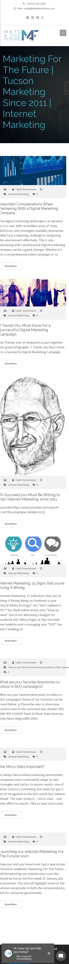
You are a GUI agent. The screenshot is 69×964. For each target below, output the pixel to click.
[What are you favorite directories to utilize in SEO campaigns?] (26, 656)
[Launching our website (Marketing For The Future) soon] (26, 830)
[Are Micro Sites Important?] (26, 745)
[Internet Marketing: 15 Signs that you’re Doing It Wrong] (26, 550)
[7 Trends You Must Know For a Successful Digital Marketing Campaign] (26, 292)
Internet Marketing (18, 194)
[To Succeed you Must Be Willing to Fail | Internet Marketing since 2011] (26, 426)
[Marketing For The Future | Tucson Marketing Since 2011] (21, 35)
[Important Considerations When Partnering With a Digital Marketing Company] (26, 170)
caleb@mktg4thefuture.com (39, 8)
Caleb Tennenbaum (25, 189)
